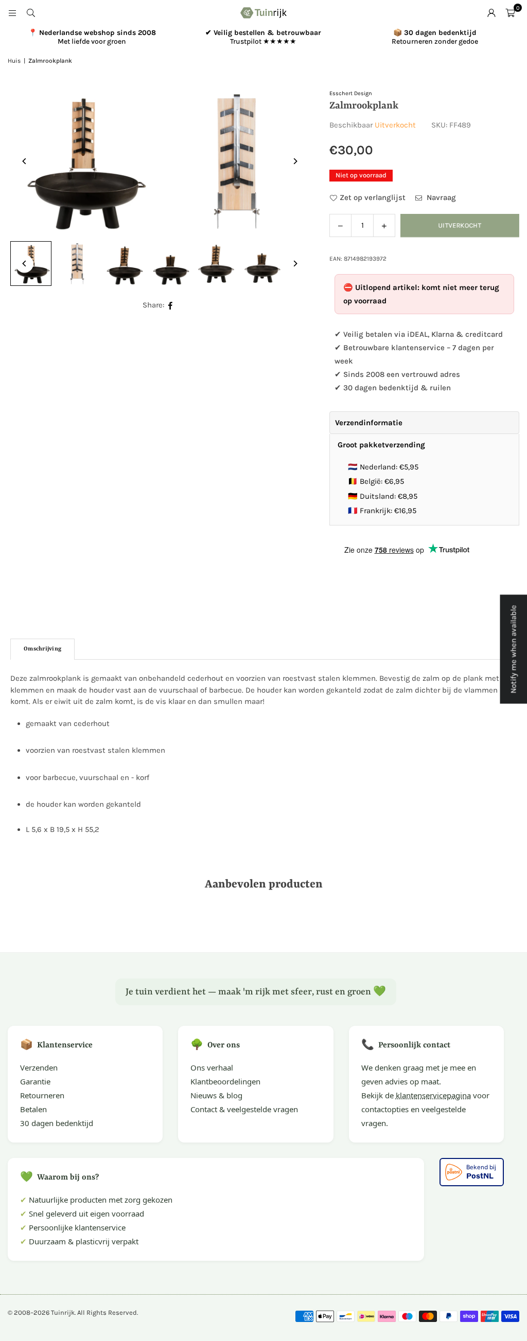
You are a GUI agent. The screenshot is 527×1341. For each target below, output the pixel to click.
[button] (510, 13)
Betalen (33, 1109)
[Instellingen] (491, 13)
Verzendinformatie (368, 422)
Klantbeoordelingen (225, 1081)
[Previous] (24, 161)
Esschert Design (350, 93)
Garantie (35, 1081)
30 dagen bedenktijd (56, 1123)
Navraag (440, 197)
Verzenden (39, 1067)
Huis (14, 60)
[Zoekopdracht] (31, 12)
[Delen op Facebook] (170, 305)
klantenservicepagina (433, 1095)
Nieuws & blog (216, 1095)
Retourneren (42, 1095)
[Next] (295, 161)
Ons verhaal (211, 1067)
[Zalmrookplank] (77, 263)
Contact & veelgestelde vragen (244, 1109)
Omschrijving (42, 649)
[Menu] (12, 12)
